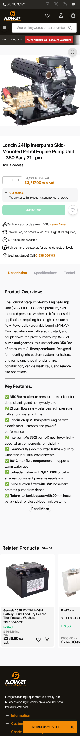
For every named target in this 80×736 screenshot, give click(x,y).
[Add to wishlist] (73, 210)
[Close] (72, 727)
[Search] (70, 27)
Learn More (57, 224)
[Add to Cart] (47, 639)
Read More (40, 508)
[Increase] (18, 180)
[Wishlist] (47, 16)
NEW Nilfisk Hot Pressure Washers (49, 40)
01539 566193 (45, 255)
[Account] (61, 16)
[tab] (18, 272)
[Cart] (73, 15)
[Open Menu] (4, 27)
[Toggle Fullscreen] (72, 52)
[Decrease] (6, 180)
